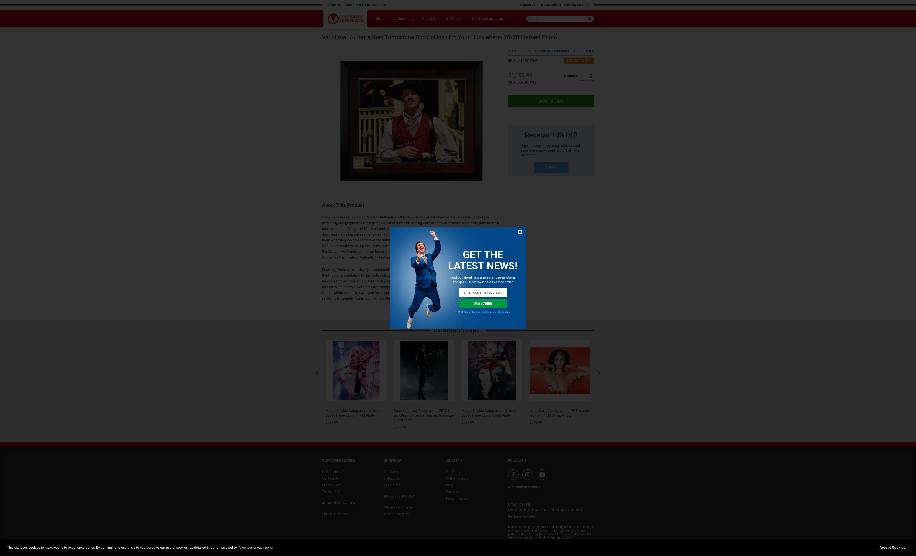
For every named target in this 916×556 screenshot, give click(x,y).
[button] (256, 547)
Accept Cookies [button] (892, 547)
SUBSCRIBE (483, 303)
